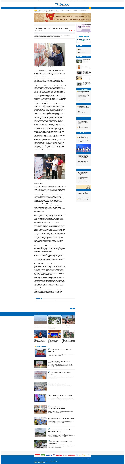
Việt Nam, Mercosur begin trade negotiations (87, 78)
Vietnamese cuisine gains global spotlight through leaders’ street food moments (84, 197)
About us (76, 458)
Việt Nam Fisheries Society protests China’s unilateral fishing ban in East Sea (84, 181)
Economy (46, 7)
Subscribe (79, 49)
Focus (35, 10)
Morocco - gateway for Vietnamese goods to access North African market (87, 72)
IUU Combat (42, 11)
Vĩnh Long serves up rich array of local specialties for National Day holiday (87, 83)
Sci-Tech (51, 7)
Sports (66, 7)
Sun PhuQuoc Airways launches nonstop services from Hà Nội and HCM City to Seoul (83, 164)
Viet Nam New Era (51, 10)
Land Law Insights (68, 10)
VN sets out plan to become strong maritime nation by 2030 (83, 92)
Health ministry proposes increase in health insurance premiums (61, 419)
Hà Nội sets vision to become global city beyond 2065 (83, 141)
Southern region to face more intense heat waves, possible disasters (60, 442)
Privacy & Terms (86, 458)
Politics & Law (40, 7)
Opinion (77, 7)
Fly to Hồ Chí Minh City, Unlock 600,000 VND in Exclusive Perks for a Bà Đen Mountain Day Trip (84, 156)
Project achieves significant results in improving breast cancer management (60, 396)
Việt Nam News (62, 4)
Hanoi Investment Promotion (60, 10)
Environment (71, 7)
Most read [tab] (86, 57)
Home (36, 24)
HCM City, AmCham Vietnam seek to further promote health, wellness (56, 407)
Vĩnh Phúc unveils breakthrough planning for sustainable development (59, 361)
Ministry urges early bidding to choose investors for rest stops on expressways (60, 430)
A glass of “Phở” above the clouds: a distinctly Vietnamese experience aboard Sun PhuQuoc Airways (83, 160)
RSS (90, 458)
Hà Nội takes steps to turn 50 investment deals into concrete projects (83, 122)
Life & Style (61, 7)
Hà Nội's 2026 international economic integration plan (84, 126)
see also (37, 314)
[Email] (74, 30)
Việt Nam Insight (36, 11)
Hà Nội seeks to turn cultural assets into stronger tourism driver (83, 136)
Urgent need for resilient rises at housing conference (68, 326)
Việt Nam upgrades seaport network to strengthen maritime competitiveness (83, 173)
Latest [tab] (79, 57)
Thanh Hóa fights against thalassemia (57, 384)
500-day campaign (49, 11)
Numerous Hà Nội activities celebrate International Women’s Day (60, 350)
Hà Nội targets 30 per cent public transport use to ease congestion (83, 138)
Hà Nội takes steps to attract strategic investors (84, 128)
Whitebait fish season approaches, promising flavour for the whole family (83, 193)
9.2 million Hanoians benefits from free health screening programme (83, 107)
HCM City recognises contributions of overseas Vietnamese (59, 373)
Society (56, 7)
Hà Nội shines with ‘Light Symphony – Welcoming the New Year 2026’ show (84, 110)
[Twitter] (69, 30)
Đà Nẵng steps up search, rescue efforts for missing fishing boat (40, 341)
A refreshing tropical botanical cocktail (86, 66)
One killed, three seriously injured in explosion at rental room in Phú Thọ (68, 341)
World (82, 7)
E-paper (79, 46)
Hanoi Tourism (75, 10)
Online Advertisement (81, 52)
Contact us (81, 458)
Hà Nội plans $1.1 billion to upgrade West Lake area (83, 113)
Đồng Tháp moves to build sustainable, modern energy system (40, 326)
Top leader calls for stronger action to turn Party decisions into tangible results (84, 99)
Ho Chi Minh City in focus (82, 10)
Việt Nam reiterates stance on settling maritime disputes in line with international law (84, 177)
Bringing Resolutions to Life (43, 10)
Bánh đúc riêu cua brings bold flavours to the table (83, 200)
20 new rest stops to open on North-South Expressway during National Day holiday (54, 327)
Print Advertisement (81, 50)
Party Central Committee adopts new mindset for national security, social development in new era (84, 95)
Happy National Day (57, 11)
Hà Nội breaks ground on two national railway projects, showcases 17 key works (53, 341)
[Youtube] (71, 30)
